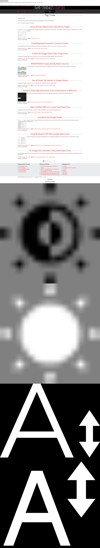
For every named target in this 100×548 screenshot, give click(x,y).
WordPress (24, 38)
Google (23, 58)
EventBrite (39, 128)
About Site (83, 11)
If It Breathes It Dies (23, 166)
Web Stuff (28, 58)
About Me (77, 11)
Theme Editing (44, 48)
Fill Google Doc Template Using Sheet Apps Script (50, 150)
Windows (65, 173)
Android (64, 166)
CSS (34, 102)
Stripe (38, 38)
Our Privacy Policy (30, 5)
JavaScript (38, 102)
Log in (44, 177)
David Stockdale (29, 177)
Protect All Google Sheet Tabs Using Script (50, 53)
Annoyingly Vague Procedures (69, 167)
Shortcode (38, 48)
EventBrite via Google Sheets (50, 117)
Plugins (35, 38)
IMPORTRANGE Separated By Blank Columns (50, 63)
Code (32, 38)
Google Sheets (52, 58)
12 (54, 161)
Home (72, 11)
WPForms (51, 102)
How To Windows (22, 170)
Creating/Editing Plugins (24, 169)
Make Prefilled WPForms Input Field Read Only (50, 107)
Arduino (64, 169)
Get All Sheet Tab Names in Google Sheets (50, 80)
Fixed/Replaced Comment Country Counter (50, 43)
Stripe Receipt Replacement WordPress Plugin (50, 26)
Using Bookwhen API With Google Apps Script (50, 134)
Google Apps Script (44, 58)
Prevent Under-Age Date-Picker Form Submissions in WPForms (50, 90)
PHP (34, 48)
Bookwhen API (37, 145)
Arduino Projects (22, 171)
